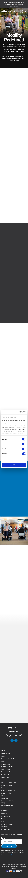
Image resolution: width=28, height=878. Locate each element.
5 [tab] (18, 652)
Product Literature (7, 788)
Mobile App (4, 798)
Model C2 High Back (7, 759)
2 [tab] (11, 652)
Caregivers (4, 826)
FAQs (3, 795)
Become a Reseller (7, 805)
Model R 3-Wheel (6, 769)
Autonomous (5, 816)
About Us (4, 813)
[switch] (24, 444)
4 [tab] (16, 652)
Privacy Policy (10, 855)
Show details (19, 460)
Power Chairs (5, 754)
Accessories (5, 774)
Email (3, 838)
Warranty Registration (8, 790)
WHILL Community (7, 824)
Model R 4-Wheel (6, 772)
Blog (2, 821)
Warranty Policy (6, 793)
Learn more (9, 719)
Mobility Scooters (7, 767)
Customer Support (7, 785)
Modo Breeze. (14, 61)
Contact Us (13, 731)
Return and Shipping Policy (7, 802)
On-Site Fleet (5, 829)
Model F (3, 761)
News (5, 695)
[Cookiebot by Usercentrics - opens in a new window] (19, 412)
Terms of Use (5, 866)
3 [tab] (14, 652)
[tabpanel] (14, 638)
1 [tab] (9, 652)
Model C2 (4, 756)
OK (14, 464)
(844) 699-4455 (15, 736)
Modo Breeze (14, 273)
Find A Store (5, 777)
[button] (14, 359)
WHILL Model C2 (14, 313)
